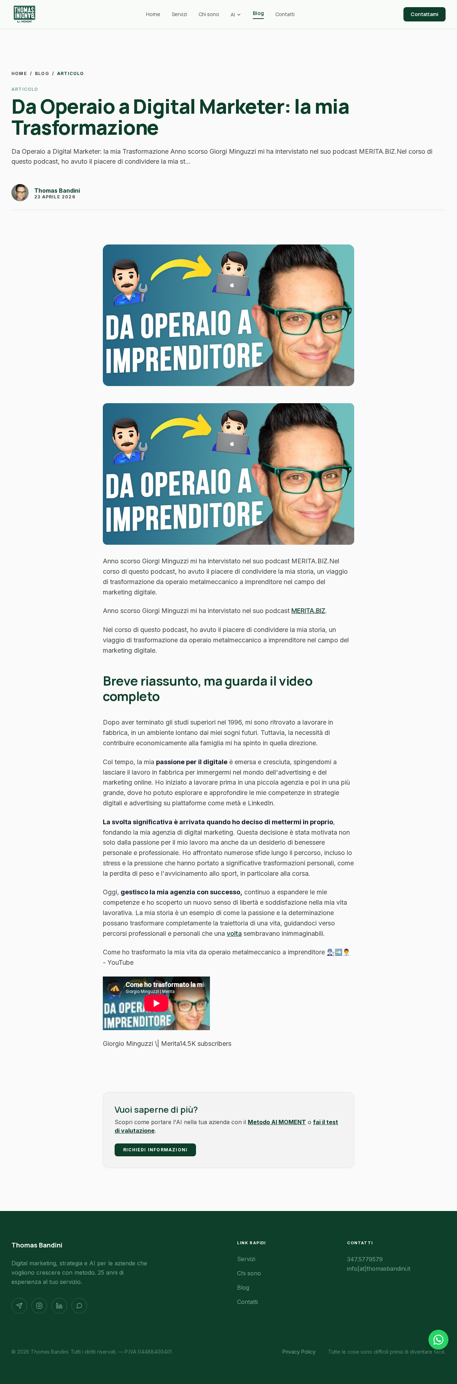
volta (234, 933)
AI (233, 14)
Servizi (179, 14)
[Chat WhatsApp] (438, 1340)
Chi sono (209, 14)
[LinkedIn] (59, 1306)
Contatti (285, 14)
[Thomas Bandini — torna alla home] (24, 14)
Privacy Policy (299, 1352)
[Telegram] (19, 1306)
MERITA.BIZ (308, 610)
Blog (258, 13)
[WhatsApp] (79, 1306)
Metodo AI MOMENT (277, 1122)
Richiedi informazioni (155, 1149)
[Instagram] (39, 1306)
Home (153, 14)
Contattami (424, 14)
